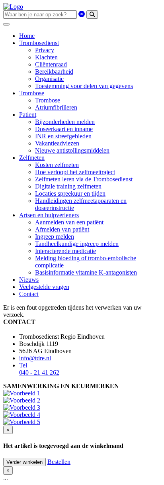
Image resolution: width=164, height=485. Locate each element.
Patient (27, 114)
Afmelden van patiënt (62, 229)
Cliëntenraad (51, 64)
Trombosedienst (39, 42)
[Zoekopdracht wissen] (81, 14)
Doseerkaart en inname (64, 129)
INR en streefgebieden (63, 136)
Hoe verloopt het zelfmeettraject (75, 172)
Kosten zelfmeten (57, 164)
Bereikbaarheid (54, 71)
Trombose (31, 93)
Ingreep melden (54, 236)
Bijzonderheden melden (65, 121)
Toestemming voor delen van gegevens (84, 85)
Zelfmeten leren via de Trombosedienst (84, 179)
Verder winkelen (24, 462)
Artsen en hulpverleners (49, 215)
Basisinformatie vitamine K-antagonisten (86, 272)
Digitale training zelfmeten (68, 186)
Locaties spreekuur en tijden (70, 193)
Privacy (44, 50)
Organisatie (49, 78)
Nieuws (29, 279)
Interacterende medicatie (65, 250)
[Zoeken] (92, 14)
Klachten (46, 57)
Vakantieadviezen (57, 143)
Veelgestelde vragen (44, 286)
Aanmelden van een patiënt (69, 222)
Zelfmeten (32, 157)
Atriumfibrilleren (56, 107)
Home (27, 35)
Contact (29, 294)
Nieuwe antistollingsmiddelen (72, 150)
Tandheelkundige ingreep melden (77, 243)
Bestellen (58, 461)
